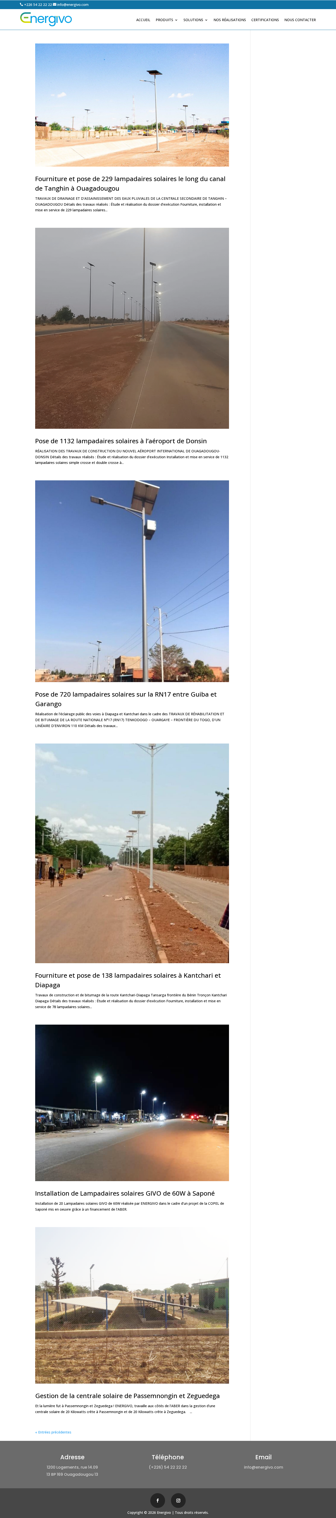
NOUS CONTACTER (300, 19)
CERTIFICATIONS (265, 19)
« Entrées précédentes (53, 1432)
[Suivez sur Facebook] (157, 1500)
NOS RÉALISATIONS (230, 19)
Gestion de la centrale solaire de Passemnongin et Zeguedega (127, 1395)
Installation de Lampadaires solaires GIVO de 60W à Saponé (125, 1193)
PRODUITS (164, 19)
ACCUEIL (143, 19)
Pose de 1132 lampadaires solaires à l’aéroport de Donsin (121, 440)
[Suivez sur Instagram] (178, 1500)
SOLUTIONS (193, 19)
